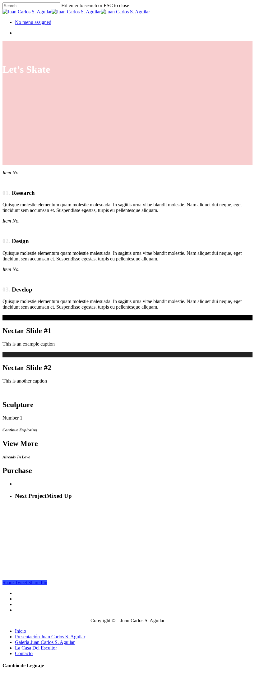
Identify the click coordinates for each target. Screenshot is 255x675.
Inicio (20, 631)
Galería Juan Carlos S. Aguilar (45, 642)
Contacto (24, 653)
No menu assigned (33, 22)
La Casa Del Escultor (36, 647)
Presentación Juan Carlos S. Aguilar (50, 636)
